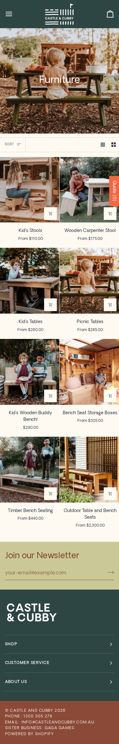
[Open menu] (14, 14)
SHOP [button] (11, 644)
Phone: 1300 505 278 (28, 716)
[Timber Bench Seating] (29, 470)
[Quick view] (50, 213)
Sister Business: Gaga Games (39, 728)
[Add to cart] (50, 396)
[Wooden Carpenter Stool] (89, 190)
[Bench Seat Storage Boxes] (89, 372)
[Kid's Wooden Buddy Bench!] (29, 372)
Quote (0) (114, 191)
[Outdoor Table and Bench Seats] (89, 470)
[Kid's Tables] (29, 281)
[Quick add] (110, 213)
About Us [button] (16, 682)
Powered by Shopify (29, 734)
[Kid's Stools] (29, 190)
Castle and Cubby (31, 711)
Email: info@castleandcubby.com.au (49, 722)
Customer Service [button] (27, 663)
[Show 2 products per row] (113, 145)
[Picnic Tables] (89, 281)
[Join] (108, 572)
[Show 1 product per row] (102, 145)
